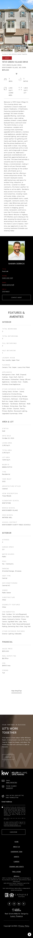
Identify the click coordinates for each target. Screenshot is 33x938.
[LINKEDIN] (19, 904)
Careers (16, 861)
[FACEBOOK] (9, 904)
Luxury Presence (16, 916)
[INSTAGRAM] (14, 904)
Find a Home (16, 872)
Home (16, 842)
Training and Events (16, 867)
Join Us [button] (8, 757)
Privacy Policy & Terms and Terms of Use (12, 825)
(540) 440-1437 (7, 278)
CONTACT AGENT (16, 297)
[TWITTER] (23, 904)
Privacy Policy (24, 926)
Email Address (7, 802)
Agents (16, 857)
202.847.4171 (9, 788)
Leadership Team (16, 852)
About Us (16, 847)
